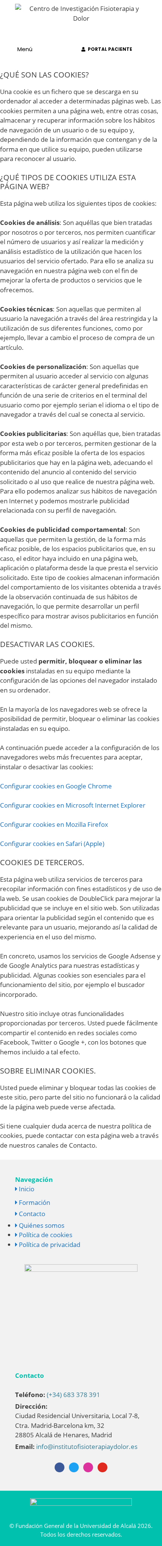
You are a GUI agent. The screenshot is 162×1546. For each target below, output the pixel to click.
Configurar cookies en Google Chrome (56, 786)
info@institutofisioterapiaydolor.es (87, 1446)
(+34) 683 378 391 (73, 1394)
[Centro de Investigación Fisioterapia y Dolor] (81, 12)
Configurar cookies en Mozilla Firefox (54, 824)
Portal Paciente (109, 49)
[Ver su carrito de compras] (64, 49)
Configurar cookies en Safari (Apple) (52, 843)
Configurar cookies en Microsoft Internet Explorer (72, 805)
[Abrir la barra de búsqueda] (151, 49)
